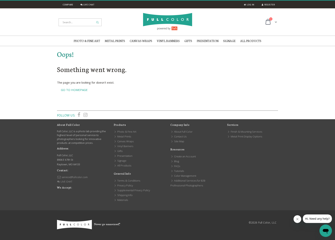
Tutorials (179, 171)
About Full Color (183, 131)
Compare (67, 4)
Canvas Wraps (125, 141)
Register (269, 4)
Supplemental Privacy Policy (133, 190)
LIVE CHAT (66, 181)
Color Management (185, 175)
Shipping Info (125, 195)
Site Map (179, 141)
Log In (250, 4)
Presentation (124, 156)
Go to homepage (74, 90)
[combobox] (80, 22)
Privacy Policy (125, 185)
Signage (121, 160)
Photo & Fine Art (126, 131)
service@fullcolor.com (74, 177)
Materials (122, 200)
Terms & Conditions (128, 180)
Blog (176, 161)
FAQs (177, 166)
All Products (124, 165)
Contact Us (180, 136)
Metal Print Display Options (246, 136)
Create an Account (185, 156)
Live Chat (88, 4)
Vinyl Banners (125, 146)
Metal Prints (124, 136)
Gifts (120, 151)
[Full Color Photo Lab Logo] (167, 22)
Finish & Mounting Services (246, 131)
